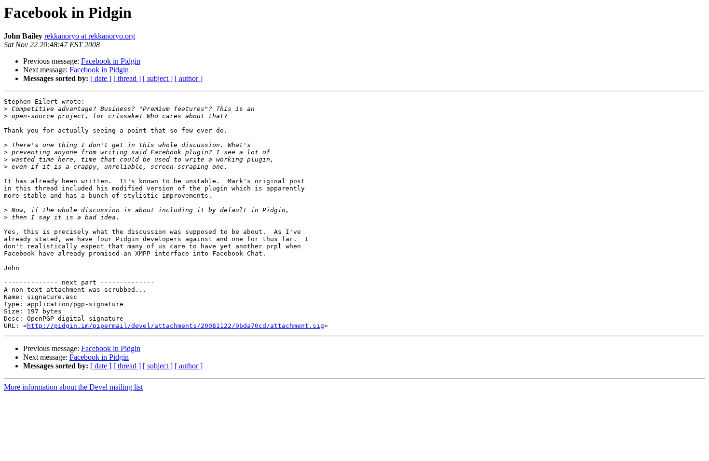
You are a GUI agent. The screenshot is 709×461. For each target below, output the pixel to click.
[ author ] (189, 78)
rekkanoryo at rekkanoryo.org (89, 36)
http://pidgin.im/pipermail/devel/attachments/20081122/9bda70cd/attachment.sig (175, 325)
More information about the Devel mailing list (73, 387)
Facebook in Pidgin (110, 61)
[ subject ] (158, 78)
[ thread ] (127, 78)
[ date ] (100, 78)
